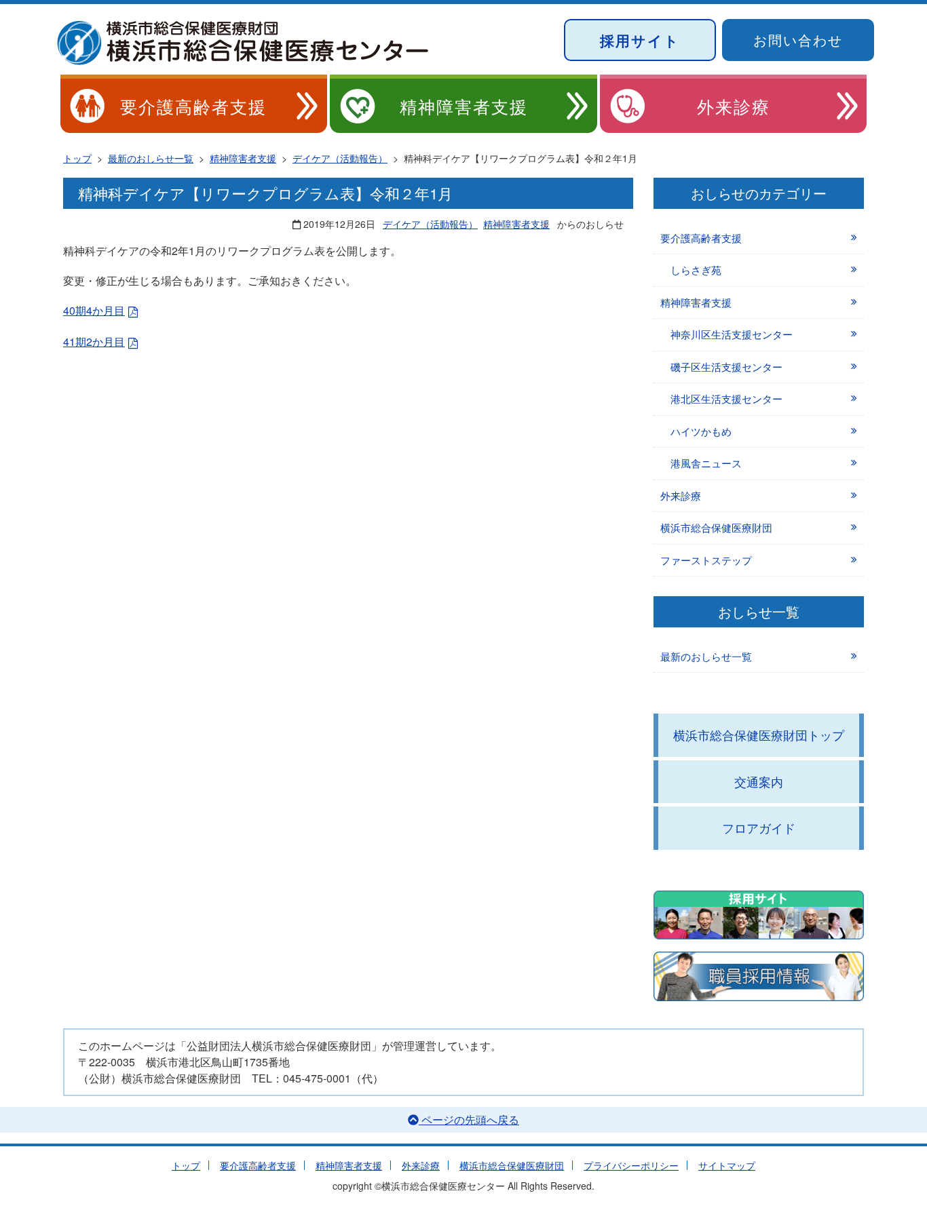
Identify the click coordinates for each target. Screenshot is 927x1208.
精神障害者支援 (464, 106)
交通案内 (758, 781)
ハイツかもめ (701, 431)
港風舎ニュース (706, 463)
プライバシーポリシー (631, 1165)
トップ (186, 1165)
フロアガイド (758, 827)
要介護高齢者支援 (193, 106)
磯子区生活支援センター (726, 366)
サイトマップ (726, 1165)
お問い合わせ (798, 40)
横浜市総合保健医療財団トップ (758, 734)
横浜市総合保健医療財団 (716, 527)
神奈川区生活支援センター (731, 334)
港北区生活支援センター (726, 398)
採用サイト (640, 40)
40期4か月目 (94, 310)
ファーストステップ (706, 560)
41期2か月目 (94, 341)
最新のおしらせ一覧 (706, 656)
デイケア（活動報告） (430, 224)
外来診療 (733, 106)
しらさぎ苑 (695, 269)
